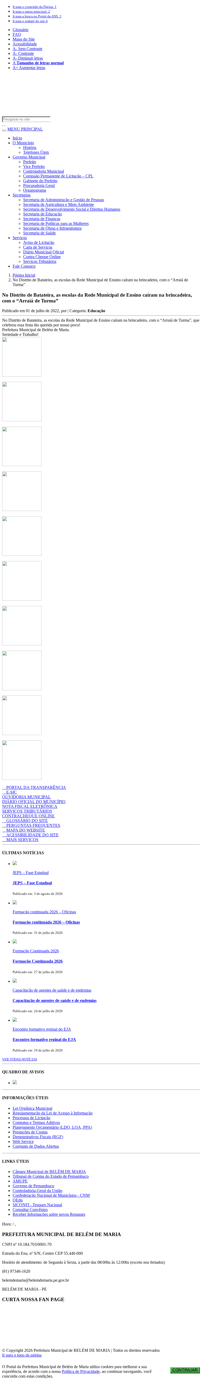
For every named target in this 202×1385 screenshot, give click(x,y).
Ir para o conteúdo (35, 7)
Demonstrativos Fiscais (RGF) (38, 1137)
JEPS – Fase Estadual (31, 872)
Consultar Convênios (30, 1209)
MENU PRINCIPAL (25, 129)
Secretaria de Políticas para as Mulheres (56, 223)
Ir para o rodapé (30, 21)
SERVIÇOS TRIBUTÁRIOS (27, 811)
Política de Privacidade (81, 1371)
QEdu (18, 1200)
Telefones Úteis (36, 152)
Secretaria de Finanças (41, 218)
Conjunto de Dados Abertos (36, 1146)
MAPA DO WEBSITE (25, 830)
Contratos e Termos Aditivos (36, 1122)
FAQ (17, 34)
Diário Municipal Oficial (43, 252)
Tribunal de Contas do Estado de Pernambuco (51, 1176)
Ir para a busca (37, 16)
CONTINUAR (185, 1370)
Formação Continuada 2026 (36, 951)
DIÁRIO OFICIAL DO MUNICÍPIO (33, 801)
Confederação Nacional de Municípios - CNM (51, 1195)
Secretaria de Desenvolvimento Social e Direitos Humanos (71, 209)
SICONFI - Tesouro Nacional (37, 1205)
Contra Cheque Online (42, 256)
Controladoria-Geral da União (37, 1190)
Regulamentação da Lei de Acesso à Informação (53, 1113)
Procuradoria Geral (39, 185)
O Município (23, 143)
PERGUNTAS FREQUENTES (33, 825)
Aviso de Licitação (38, 242)
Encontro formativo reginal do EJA (42, 1029)
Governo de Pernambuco (33, 1186)
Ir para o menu (31, 11)
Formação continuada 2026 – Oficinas (44, 912)
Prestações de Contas (30, 1132)
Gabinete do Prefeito (40, 180)
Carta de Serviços (37, 247)
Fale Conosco (24, 266)
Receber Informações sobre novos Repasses (49, 1214)
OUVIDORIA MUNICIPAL (26, 797)
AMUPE (20, 1181)
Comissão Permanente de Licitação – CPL (58, 176)
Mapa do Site (24, 39)
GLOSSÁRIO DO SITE (27, 820)
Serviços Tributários (39, 261)
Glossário (20, 29)
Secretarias (22, 195)
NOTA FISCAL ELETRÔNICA (29, 806)
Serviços (20, 237)
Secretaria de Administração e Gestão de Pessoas (63, 199)
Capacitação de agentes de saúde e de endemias (52, 990)
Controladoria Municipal (43, 171)
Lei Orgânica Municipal (32, 1108)
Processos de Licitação (31, 1118)
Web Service (23, 1141)
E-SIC (11, 792)
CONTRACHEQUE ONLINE (28, 816)
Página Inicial (24, 275)
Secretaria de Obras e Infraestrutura (52, 228)
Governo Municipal (29, 157)
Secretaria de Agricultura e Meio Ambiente (58, 204)
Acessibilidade (25, 44)
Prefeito (29, 162)
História (29, 147)
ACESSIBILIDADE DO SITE (32, 835)
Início (17, 138)
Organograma (34, 190)
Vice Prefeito (34, 166)
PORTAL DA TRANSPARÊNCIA (36, 787)
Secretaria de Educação (42, 214)
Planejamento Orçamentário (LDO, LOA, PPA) (52, 1127)
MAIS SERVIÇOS (22, 839)
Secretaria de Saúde (39, 233)
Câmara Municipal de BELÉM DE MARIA (49, 1171)
